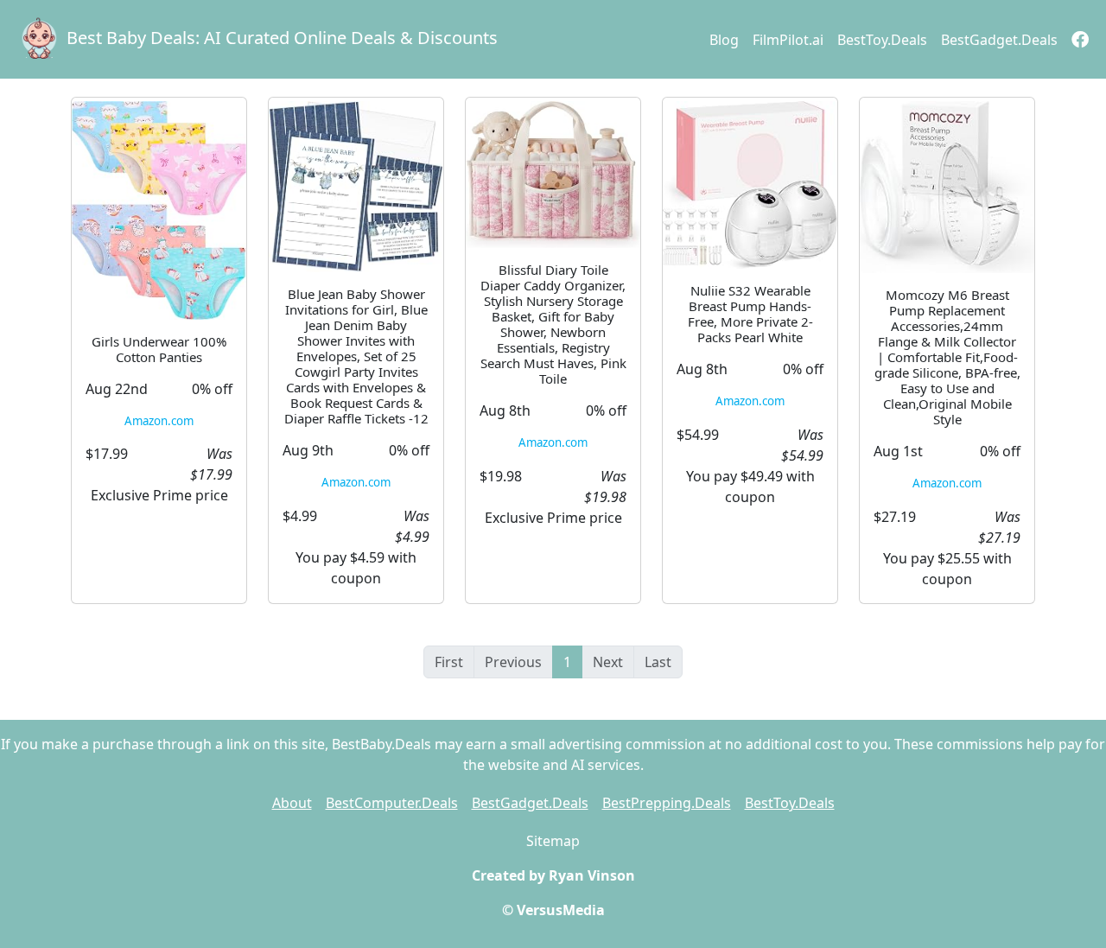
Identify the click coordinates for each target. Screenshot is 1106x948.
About (292, 802)
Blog (724, 39)
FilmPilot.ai (788, 39)
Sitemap (553, 840)
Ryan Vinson (592, 875)
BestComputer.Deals (392, 802)
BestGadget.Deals (999, 39)
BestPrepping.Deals (666, 802)
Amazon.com (159, 421)
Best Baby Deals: (282, 37)
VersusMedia (561, 909)
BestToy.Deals (882, 39)
